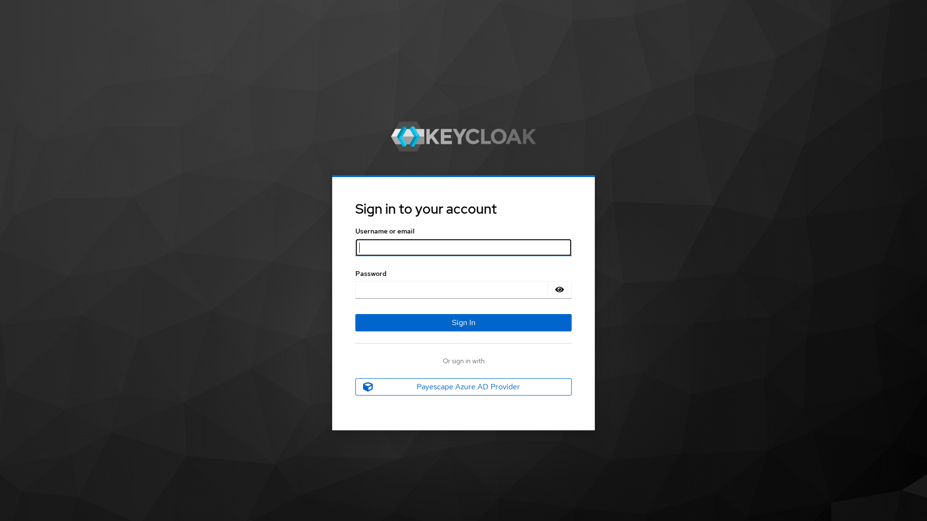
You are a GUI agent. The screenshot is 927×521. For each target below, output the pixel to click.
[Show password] (560, 290)
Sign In (464, 322)
